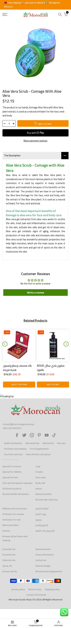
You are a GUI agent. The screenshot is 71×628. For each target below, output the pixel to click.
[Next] (66, 344)
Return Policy (34, 589)
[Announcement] (35, 5)
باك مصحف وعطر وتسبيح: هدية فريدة (16, 368)
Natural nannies (43, 549)
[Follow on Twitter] (24, 435)
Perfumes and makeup (15, 449)
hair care (61, 443)
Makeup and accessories (14, 508)
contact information (36, 595)
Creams (39, 472)
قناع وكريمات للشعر (45, 531)
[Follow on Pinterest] (39, 435)
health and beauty (13, 443)
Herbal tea (41, 560)
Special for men (10, 477)
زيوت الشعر (41, 514)
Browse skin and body (47, 499)
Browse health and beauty (15, 494)
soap (38, 466)
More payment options (35, 141)
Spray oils (7, 566)
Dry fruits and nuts (13, 454)
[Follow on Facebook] (17, 435)
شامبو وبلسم (42, 525)
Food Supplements (39, 449)
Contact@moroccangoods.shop (18, 424)
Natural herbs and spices (38, 454)
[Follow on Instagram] (32, 435)
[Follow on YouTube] (47, 435)
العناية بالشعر (42, 508)
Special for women (11, 466)
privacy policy (18, 589)
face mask (41, 477)
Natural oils (48, 443)
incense (6, 531)
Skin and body (32, 443)
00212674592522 (12, 428)
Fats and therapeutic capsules (17, 483)
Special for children (11, 472)
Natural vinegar (43, 566)
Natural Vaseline (44, 494)
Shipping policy (52, 589)
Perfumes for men (11, 520)
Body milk (40, 483)
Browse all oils (9, 571)
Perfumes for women (13, 514)
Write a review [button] (35, 292)
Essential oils (9, 549)
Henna (39, 488)
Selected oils (9, 560)
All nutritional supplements (49, 571)
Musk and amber (10, 525)
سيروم (39, 520)
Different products (12, 488)
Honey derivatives (45, 554)
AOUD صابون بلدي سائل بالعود (50, 368)
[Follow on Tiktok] (54, 435)
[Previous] (4, 344)
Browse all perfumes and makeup (15, 538)
